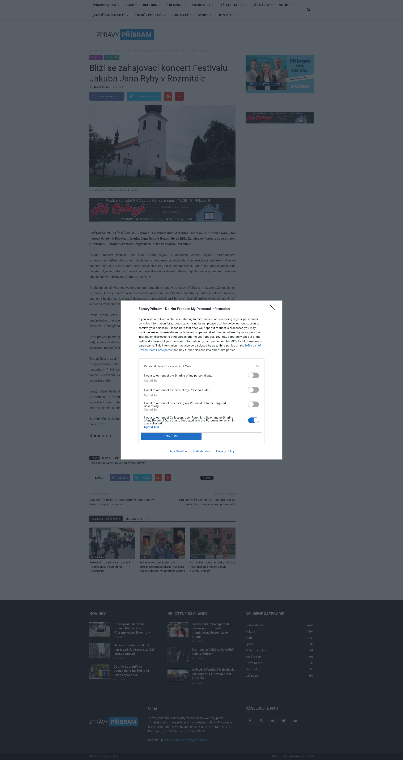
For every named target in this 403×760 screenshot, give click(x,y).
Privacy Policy (225, 451)
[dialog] (201, 380)
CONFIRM (171, 436)
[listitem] (201, 366)
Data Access (201, 451)
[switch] (253, 375)
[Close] (274, 309)
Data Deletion (178, 451)
